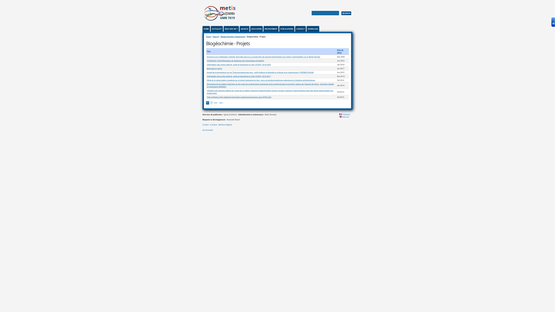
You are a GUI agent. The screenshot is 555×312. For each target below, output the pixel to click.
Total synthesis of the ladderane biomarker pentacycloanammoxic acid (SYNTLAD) (239, 97)
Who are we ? (231, 29)
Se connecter (207, 130)
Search (244, 29)
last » (221, 102)
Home (206, 29)
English (345, 117)
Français (346, 114)
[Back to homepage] (219, 21)
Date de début (340, 51)
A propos (213, 124)
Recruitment (271, 29)
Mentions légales (225, 124)
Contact (300, 29)
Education (256, 29)
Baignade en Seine (214, 68)
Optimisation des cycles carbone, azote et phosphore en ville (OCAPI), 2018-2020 (239, 64)
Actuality (217, 29)
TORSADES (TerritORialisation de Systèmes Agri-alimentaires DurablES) (235, 60)
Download (313, 29)
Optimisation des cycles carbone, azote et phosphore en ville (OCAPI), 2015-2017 (239, 76)
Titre (209, 51)
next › (216, 102)
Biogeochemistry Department (233, 36)
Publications (286, 29)
